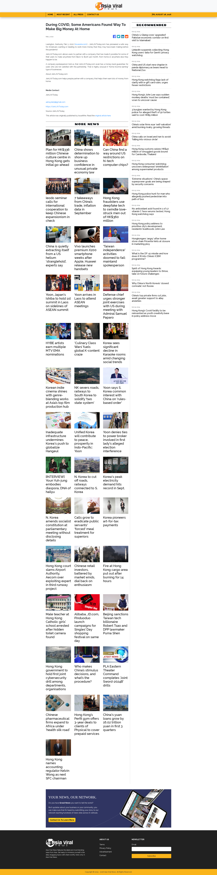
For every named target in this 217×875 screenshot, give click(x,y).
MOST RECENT (63, 14)
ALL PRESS (78, 14)
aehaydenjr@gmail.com (55, 102)
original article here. (103, 116)
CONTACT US (93, 14)
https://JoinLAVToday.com (57, 107)
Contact (102, 855)
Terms (102, 844)
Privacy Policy (105, 848)
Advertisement (105, 852)
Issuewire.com (81, 44)
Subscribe (151, 856)
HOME (50, 14)
